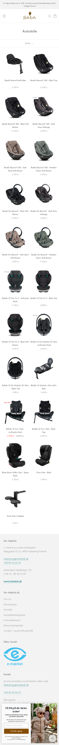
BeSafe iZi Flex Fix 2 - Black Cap (43, 298)
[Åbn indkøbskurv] (55, 15)
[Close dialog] (55, 705)
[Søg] (49, 16)
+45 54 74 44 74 (12, 562)
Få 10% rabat (16, 731)
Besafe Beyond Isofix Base (15, 80)
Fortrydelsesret (12, 620)
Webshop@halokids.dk (16, 685)
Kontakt (8, 609)
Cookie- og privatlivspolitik (18, 630)
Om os (7, 599)
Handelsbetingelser (14, 615)
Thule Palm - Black (43, 472)
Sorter (28, 43)
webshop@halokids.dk (16, 558)
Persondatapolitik (13, 625)
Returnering (10, 604)
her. (25, 739)
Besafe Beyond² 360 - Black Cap (43, 80)
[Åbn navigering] (4, 16)
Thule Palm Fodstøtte (15, 516)
